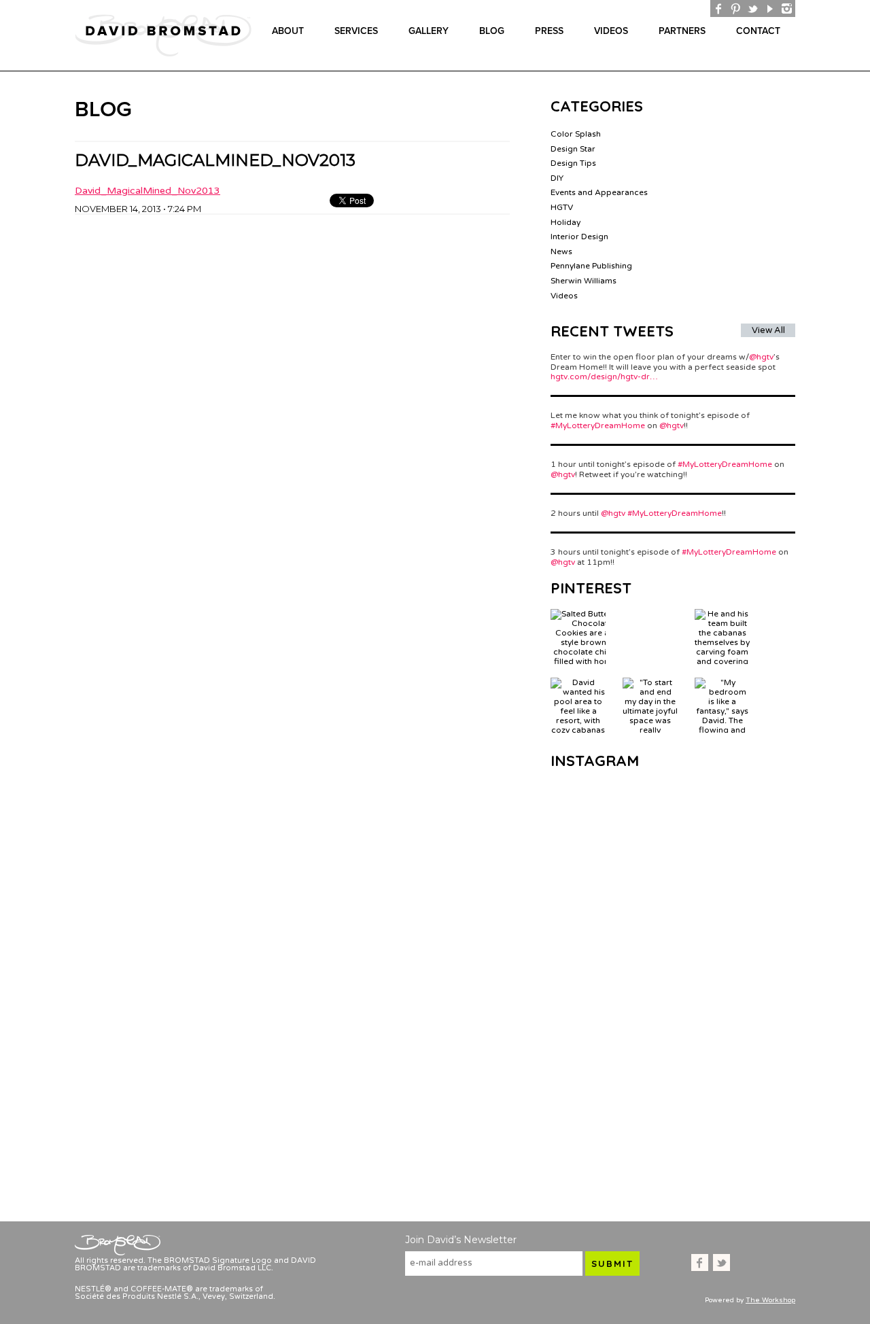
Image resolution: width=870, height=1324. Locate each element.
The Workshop (770, 1300)
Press (549, 31)
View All (768, 330)
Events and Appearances (599, 192)
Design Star (573, 149)
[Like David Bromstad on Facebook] (718, 8)
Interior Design (579, 236)
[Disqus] (292, 385)
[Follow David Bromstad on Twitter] (752, 8)
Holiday (565, 222)
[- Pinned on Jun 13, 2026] (650, 614)
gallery (428, 31)
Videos (611, 31)
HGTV (562, 207)
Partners (682, 31)
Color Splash (576, 134)
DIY (557, 178)
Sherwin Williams (583, 280)
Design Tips (573, 163)
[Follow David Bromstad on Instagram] (786, 8)
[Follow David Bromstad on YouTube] (769, 8)
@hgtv (761, 357)
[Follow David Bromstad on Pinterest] (735, 8)
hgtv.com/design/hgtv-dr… (604, 376)
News (561, 251)
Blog (491, 31)
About (288, 31)
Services (356, 31)
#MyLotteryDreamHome (598, 425)
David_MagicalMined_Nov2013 (147, 190)
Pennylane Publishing (591, 266)
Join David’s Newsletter (461, 1239)
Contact (758, 31)
